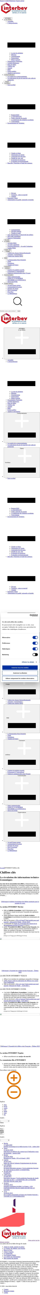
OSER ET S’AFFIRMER (15, 278)
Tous (5, 1105)
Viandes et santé (16, 233)
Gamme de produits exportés (15, 270)
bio (5, 1114)
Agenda (9, 68)
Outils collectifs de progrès (19, 118)
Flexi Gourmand (12, 290)
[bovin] (2, 1130)
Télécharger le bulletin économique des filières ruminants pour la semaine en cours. (20, 902)
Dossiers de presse (12, 288)
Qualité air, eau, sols (17, 158)
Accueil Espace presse (14, 285)
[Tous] (2, 1129)
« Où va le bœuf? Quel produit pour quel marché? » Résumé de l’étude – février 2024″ (21, 921)
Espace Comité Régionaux (8, 1)
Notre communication (13, 277)
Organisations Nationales (14, 61)
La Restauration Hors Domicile (16, 260)
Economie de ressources (18, 160)
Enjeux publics (11, 71)
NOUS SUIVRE (12, 281)
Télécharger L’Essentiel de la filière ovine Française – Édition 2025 (20, 1046)
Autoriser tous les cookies (20, 667)
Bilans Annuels (15, 59)
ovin (5, 1109)
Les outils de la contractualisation (17, 76)
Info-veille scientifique (14, 236)
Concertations (15, 121)
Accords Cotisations (13, 244)
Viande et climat (16, 153)
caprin (5, 1108)
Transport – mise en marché (19, 195)
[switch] (35, 643)
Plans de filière (11, 64)
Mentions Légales (9, 1291)
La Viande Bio (8, 1253)
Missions (13, 55)
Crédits (6, 1292)
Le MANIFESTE (16, 116)
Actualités (10, 21)
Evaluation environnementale (19, 161)
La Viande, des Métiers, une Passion (14, 1248)
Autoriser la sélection (20, 673)
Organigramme (15, 56)
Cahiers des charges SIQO (15, 256)
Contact (6, 1289)
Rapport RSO (15, 115)
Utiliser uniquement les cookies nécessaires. (20, 678)
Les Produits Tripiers (10, 1255)
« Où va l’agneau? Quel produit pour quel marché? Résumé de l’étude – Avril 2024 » (21, 999)
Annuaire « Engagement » (15, 254)
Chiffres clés (11, 66)
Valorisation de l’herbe (17, 155)
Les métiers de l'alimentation (12, 1257)
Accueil (2, 868)
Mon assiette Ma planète (11, 1258)
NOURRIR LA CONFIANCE (16, 280)
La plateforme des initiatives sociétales (22, 120)
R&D (9, 69)
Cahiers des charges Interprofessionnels (19, 253)
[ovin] (2, 1134)
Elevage (13, 193)
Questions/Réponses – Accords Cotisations (20, 246)
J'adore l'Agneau (8, 1252)
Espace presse (20, 1)
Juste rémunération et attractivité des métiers (20, 235)
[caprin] (2, 1132)
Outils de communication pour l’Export (18, 273)
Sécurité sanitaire (16, 231)
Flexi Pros (10, 292)
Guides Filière (11, 248)
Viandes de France (12, 265)
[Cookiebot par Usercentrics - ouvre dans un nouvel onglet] (30, 615)
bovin (5, 1106)
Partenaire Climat (12, 198)
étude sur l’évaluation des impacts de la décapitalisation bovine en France (20, 924)
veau (5, 1113)
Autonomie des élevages (18, 156)
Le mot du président (17, 53)
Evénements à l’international (15, 271)
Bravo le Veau (8, 1250)
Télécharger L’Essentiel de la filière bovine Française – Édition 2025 (20, 971)
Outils (9, 261)
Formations (10, 263)
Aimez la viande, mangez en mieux (14, 1247)
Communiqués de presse (14, 287)
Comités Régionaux (13, 63)
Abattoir (13, 196)
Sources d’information (13, 238)
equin (5, 1111)
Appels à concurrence (13, 73)
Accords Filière (11, 243)
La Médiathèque (12, 293)
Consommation (15, 230)
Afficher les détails (28, 662)
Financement (15, 58)
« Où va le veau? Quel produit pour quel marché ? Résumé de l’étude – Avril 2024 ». (21, 984)
